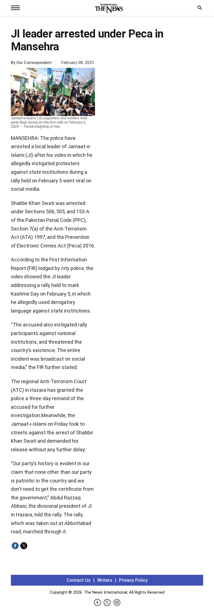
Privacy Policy (133, 580)
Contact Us (79, 580)
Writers (104, 580)
